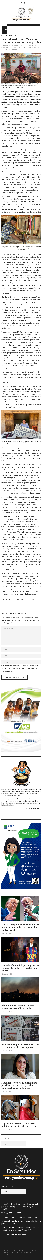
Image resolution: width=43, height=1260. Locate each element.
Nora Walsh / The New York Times (12, 45)
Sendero (5, 50)
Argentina (6, 47)
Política (6, 1250)
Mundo (26, 1250)
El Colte (14, 47)
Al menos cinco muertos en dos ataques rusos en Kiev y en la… (18, 1006)
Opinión (16, 1252)
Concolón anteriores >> (34, 808)
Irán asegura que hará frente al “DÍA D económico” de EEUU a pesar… (21, 1046)
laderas (21, 47)
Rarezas (29, 1252)
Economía (13, 1250)
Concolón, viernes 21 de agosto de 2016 (16, 799)
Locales (20, 1250)
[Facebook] (18, 3)
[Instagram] (24, 3)
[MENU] (4, 30)
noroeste (29, 47)
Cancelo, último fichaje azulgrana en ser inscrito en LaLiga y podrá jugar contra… (21, 968)
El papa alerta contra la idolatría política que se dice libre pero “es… (20, 1124)
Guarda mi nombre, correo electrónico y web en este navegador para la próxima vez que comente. (20, 668)
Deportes (33, 1250)
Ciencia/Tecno (8, 1252)
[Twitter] (21, 3)
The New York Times (10, 36)
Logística (6, 1254)
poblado (36, 47)
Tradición (14, 50)
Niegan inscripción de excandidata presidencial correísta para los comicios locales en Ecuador (19, 1085)
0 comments (37, 599)
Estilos (23, 1252)
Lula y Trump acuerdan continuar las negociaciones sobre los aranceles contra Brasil (21, 927)
